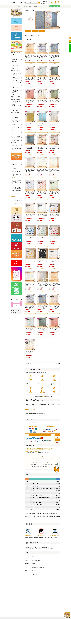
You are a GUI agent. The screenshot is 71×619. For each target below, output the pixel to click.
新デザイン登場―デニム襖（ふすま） (16, 183)
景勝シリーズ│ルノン (15, 203)
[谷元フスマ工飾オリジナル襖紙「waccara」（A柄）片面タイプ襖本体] (30, 344)
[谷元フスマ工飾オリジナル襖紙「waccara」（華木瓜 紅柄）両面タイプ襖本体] (42, 185)
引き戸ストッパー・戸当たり (16, 131)
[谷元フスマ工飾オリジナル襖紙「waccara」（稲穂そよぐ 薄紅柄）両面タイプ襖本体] (30, 94)
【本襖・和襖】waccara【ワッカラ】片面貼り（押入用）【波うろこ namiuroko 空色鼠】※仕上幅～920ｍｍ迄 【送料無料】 (30, 307)
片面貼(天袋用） (41, 31)
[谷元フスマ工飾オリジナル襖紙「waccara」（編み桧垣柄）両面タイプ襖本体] (54, 116)
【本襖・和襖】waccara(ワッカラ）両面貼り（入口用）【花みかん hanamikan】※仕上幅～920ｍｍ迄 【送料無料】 (54, 193)
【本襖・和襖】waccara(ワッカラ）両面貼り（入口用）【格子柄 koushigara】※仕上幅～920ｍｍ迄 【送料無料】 (30, 215)
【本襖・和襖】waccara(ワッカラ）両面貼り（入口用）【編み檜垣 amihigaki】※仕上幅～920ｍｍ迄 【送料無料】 (54, 124)
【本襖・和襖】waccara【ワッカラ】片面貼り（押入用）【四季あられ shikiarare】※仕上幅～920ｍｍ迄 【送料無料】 (30, 352)
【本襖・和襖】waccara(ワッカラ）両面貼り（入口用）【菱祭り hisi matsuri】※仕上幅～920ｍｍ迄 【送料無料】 (30, 284)
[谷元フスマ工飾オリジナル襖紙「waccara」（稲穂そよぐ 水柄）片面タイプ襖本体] (30, 322)
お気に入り (55, 3)
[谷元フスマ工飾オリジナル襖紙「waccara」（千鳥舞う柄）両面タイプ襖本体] (42, 162)
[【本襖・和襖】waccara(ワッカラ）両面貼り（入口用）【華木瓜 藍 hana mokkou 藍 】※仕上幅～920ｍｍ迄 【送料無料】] (30, 185)
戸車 (12, 125)
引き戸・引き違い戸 (15, 65)
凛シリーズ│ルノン (15, 204)
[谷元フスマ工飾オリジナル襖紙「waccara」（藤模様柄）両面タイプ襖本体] (54, 253)
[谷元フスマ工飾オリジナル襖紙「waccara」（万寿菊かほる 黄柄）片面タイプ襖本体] (42, 299)
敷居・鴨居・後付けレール (16, 113)
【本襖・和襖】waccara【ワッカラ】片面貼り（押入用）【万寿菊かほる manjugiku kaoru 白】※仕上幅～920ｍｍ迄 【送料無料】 (54, 307)
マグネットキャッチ (15, 122)
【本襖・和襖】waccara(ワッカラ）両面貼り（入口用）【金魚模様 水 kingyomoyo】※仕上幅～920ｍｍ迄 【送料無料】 (42, 124)
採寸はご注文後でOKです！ (16, 172)
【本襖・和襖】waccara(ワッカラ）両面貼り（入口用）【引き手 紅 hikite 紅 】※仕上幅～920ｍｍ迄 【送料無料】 (54, 238)
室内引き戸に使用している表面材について (16, 191)
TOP (13, 6)
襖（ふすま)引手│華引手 (16, 139)
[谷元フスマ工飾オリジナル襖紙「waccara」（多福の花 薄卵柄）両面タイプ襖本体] (42, 139)
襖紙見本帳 (13, 196)
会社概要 (35, 6)
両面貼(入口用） (27, 31)
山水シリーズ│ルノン (15, 201)
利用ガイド (13, 162)
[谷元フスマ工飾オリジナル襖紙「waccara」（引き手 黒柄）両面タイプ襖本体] (42, 253)
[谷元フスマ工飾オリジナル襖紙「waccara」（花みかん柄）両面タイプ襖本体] (54, 185)
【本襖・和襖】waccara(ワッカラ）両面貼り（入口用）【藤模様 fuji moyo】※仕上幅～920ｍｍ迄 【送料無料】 (54, 261)
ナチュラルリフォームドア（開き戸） (16, 108)
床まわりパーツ (14, 145)
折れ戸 (13, 66)
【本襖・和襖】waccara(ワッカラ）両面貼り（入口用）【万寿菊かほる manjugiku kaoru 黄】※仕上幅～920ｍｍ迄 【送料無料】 (54, 56)
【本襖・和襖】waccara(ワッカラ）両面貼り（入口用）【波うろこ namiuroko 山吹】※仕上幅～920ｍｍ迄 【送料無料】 (30, 56)
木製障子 (13, 75)
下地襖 (13, 92)
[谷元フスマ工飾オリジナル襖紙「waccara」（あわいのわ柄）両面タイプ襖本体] (42, 208)
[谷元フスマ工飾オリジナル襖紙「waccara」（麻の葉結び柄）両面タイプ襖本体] (30, 162)
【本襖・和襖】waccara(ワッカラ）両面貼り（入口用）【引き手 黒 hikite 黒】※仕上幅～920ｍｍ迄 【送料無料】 (42, 261)
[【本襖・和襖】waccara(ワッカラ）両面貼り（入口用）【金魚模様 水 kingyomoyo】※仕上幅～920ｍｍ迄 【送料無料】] (42, 116)
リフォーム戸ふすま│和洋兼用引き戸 (16, 81)
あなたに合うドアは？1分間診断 (16, 166)
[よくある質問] (16, 39)
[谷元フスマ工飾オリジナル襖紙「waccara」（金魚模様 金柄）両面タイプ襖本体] (30, 116)
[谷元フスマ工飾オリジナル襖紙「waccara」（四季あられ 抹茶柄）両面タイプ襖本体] (54, 94)
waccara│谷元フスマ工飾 (16, 200)
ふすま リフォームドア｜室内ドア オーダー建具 (16, 74)
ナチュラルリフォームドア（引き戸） (16, 85)
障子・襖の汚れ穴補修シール (16, 140)
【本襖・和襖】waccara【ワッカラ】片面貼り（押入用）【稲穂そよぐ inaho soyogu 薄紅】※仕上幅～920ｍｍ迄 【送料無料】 (54, 329)
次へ (57, 363)
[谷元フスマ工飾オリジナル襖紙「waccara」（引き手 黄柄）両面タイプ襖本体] (30, 253)
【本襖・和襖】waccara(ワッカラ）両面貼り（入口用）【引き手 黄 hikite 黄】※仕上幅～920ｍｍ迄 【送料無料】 (30, 261)
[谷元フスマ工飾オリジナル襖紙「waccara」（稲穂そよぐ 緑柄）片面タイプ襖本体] (42, 322)
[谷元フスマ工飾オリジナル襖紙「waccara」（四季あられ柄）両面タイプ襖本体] (42, 94)
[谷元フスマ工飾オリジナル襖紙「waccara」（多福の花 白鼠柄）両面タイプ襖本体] (54, 139)
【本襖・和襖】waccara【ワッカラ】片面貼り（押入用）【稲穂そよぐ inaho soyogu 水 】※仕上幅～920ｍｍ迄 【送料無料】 (30, 329)
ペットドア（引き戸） (15, 87)
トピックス (13, 177)
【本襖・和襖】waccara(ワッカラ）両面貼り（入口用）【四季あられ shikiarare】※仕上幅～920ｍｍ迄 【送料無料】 (42, 101)
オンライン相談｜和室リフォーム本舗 (16, 175)
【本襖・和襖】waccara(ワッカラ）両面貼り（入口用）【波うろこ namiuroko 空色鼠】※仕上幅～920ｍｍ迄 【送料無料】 (42, 56)
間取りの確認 (14, 164)
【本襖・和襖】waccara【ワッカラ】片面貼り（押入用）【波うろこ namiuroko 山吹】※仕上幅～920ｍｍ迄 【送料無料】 (54, 284)
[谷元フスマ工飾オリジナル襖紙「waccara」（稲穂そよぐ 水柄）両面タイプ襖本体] (42, 71)
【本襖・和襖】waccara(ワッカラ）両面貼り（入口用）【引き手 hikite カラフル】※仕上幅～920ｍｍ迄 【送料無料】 (54, 215)
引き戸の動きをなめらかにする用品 (16, 129)
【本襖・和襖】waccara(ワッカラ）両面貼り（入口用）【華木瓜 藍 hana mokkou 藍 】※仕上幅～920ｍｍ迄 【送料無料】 (30, 193)
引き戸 (19, 6)
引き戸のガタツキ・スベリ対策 (16, 134)
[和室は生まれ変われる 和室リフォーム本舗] (17, 3)
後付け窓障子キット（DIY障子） (17, 78)
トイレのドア (14, 102)
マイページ (51, 3)
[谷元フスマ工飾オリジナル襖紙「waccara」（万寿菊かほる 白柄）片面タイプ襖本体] (54, 299)
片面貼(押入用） (34, 31)
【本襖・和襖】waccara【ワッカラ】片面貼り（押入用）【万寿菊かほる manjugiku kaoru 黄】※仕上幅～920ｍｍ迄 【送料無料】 (42, 307)
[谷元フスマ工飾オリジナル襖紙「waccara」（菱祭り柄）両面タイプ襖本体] (30, 276)
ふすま (13, 54)
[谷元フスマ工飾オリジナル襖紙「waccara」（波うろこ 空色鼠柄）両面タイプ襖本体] (42, 48)
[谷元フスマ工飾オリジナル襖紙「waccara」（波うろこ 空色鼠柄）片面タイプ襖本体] (30, 299)
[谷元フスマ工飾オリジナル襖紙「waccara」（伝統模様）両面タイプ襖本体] (42, 276)
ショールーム (41, 6)
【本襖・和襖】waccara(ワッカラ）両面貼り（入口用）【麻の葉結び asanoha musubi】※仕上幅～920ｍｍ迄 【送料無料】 (30, 170)
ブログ (46, 6)
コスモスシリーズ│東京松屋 (16, 198)
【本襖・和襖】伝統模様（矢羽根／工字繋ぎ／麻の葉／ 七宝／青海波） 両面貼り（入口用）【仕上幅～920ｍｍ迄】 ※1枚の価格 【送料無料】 (42, 284)
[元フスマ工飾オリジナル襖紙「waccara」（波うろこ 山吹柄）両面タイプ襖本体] (30, 48)
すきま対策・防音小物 (15, 127)
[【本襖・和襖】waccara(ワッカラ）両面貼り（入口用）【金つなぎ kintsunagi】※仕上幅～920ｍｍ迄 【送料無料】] (54, 162)
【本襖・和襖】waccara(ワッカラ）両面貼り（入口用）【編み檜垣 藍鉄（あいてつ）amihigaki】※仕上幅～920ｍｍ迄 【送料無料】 (30, 147)
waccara (13, 55)
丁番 (12, 132)
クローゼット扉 (24, 6)
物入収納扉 (13, 104)
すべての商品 (14, 151)
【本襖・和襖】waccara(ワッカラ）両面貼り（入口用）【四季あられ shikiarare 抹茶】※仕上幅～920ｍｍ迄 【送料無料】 (54, 101)
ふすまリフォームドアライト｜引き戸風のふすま (16, 91)
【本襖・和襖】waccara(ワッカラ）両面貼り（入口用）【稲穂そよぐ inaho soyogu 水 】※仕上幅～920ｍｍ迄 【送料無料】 (42, 79)
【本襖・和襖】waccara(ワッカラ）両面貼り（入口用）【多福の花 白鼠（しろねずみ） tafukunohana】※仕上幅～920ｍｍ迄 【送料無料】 (54, 147)
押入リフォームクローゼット (16, 97)
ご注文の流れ (14, 168)
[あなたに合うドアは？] (16, 30)
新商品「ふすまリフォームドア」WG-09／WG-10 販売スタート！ (16, 188)
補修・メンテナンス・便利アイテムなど (16, 149)
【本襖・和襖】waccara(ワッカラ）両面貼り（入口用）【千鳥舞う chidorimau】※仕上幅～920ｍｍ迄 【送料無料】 (42, 170)
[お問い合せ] (70, 38)
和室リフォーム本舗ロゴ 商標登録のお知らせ (16, 181)
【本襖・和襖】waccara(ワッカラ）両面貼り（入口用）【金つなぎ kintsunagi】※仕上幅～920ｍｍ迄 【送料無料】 (54, 170)
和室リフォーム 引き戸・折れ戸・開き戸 (16, 193)
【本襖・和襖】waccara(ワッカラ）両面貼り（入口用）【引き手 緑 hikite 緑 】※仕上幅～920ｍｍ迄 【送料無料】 (42, 238)
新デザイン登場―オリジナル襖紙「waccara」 (16, 185)
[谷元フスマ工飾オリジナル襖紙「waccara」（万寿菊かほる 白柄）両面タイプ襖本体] (30, 71)
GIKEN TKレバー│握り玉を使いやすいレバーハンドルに (16, 121)
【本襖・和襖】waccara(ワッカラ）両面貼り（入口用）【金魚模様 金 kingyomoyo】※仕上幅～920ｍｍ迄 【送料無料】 (30, 124)
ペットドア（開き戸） (15, 110)
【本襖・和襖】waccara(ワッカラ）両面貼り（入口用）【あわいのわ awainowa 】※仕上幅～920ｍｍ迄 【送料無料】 (42, 215)
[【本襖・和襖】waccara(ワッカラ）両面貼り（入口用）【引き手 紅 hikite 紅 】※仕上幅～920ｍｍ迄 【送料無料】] (54, 230)
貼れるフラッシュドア (15, 88)
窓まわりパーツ (14, 147)
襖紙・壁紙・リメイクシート (16, 137)
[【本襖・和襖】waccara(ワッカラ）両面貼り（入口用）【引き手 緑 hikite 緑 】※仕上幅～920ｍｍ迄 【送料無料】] (42, 230)
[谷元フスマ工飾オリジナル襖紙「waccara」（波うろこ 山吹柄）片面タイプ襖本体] (54, 276)
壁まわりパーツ (14, 144)
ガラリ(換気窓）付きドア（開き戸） (16, 106)
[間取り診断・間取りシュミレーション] (16, 23)
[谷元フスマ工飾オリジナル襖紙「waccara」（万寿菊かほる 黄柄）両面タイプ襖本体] (54, 48)
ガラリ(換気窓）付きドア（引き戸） (16, 83)
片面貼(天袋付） (14, 61)
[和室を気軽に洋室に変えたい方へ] (16, 16)
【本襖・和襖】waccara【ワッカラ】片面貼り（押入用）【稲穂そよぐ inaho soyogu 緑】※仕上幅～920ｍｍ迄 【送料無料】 (42, 329)
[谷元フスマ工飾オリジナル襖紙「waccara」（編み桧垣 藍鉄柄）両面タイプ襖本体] (30, 139)
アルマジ (13, 71)
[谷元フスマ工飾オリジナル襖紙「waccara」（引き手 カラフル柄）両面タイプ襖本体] (54, 208)
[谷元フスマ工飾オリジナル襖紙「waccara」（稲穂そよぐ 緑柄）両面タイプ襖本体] (54, 71)
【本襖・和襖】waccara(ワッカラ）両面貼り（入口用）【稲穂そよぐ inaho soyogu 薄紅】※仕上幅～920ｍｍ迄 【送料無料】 (30, 101)
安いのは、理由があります (16, 171)
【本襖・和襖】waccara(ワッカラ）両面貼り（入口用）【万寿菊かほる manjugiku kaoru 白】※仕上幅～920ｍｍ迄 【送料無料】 (30, 79)
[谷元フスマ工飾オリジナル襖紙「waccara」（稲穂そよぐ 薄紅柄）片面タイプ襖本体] (54, 322)
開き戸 (30, 6)
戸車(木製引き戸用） (15, 124)
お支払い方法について (15, 169)
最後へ (59, 363)
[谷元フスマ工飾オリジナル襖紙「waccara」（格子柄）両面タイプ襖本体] (30, 208)
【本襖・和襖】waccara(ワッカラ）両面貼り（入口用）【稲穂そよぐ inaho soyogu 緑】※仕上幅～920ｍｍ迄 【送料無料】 (54, 79)
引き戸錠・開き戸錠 (15, 118)
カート (59, 3)
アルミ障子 (13, 77)
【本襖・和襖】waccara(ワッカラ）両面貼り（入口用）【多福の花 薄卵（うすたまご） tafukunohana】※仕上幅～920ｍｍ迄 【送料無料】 (42, 147)
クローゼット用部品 (15, 117)
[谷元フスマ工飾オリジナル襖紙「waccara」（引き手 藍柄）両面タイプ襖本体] (30, 230)
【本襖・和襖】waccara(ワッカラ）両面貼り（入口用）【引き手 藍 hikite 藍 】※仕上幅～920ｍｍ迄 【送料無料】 (30, 238)
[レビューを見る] (16, 48)
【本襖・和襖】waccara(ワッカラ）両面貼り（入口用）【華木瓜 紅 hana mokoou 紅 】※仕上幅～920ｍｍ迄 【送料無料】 (42, 193)
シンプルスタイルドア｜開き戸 (16, 101)
